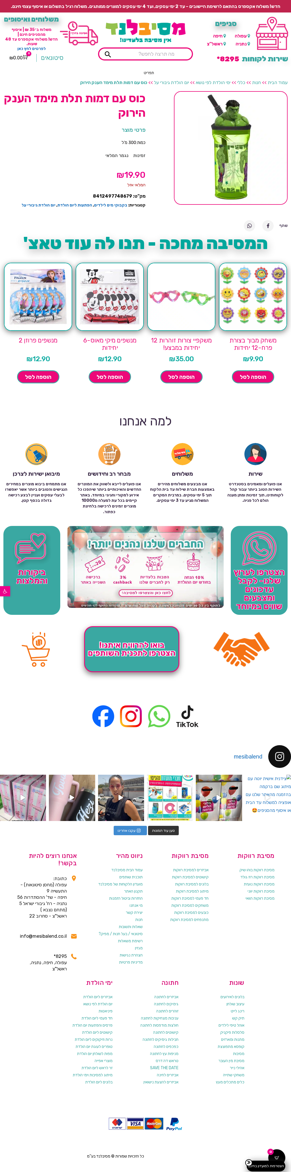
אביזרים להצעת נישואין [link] (161, 1082)
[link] (5, 591)
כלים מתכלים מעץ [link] (230, 1082)
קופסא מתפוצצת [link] (231, 1046)
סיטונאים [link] (52, 58)
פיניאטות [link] (106, 1011)
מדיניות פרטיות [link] (131, 962)
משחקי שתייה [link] (233, 1075)
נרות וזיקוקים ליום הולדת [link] (94, 1039)
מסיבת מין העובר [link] (231, 1060)
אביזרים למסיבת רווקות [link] (191, 870)
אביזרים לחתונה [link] (166, 997)
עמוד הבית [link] (278, 82)
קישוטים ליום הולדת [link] (97, 1032)
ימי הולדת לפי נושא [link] (213, 82)
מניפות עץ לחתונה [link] (164, 1053)
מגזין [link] (139, 948)
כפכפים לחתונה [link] (166, 1046)
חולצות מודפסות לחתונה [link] (159, 1025)
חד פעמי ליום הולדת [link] (97, 1018)
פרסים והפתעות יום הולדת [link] (92, 1025)
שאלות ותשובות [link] (131, 926)
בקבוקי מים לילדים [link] (110, 205)
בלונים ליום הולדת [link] (99, 1082)
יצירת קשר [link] (134, 912)
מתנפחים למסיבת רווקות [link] (189, 919)
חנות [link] (256, 82)
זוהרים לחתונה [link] (167, 1011)
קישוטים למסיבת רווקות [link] (190, 877)
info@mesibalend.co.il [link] (43, 936)
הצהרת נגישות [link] (131, 955)
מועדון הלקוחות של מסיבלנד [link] (120, 884)
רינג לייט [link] (237, 1011)
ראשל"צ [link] (215, 44)
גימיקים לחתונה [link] (166, 1004)
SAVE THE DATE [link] (164, 1068)
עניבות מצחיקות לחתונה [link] (159, 1018)
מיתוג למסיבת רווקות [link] (192, 891)
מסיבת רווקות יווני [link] (261, 891)
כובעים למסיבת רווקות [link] (191, 912)
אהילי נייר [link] (237, 1068)
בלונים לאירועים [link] (232, 997)
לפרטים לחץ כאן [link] (31, 48)
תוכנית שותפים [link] (131, 877)
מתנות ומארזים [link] (232, 1039)
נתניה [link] (241, 44)
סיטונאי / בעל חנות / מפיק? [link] (121, 933)
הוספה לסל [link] (253, 376)
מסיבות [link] (238, 1053)
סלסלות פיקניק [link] (232, 1032)
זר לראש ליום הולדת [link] (97, 1068)
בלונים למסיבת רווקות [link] (192, 884)
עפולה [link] (241, 36)
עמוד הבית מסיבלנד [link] (127, 870)
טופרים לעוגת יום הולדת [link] (94, 1046)
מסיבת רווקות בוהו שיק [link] (257, 870)
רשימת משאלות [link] (130, 941)
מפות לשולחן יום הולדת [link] (95, 1053)
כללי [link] (241, 82)
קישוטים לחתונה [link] (165, 1032)
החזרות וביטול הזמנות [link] (126, 898)
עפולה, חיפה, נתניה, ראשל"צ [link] (48, 966)
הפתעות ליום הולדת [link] (74, 205)
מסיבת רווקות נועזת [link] (259, 884)
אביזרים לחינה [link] (167, 1075)
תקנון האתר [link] (133, 891)
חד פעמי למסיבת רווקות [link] (190, 898)
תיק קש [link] (238, 1018)
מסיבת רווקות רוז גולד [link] (257, 877)
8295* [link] (60, 956)
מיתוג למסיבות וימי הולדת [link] (93, 1075)
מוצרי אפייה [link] (104, 1060)
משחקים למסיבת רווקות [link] (190, 905)
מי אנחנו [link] (136, 905)
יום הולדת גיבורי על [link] (171, 82)
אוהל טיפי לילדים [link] (231, 1025)
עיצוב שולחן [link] (235, 1004)
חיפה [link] (218, 36)
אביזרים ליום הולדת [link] (98, 997)
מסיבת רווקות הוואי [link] (260, 898)
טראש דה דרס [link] (167, 1060)
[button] (149, 73)
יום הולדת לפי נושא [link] (98, 1004)
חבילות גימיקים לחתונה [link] (160, 1039)
